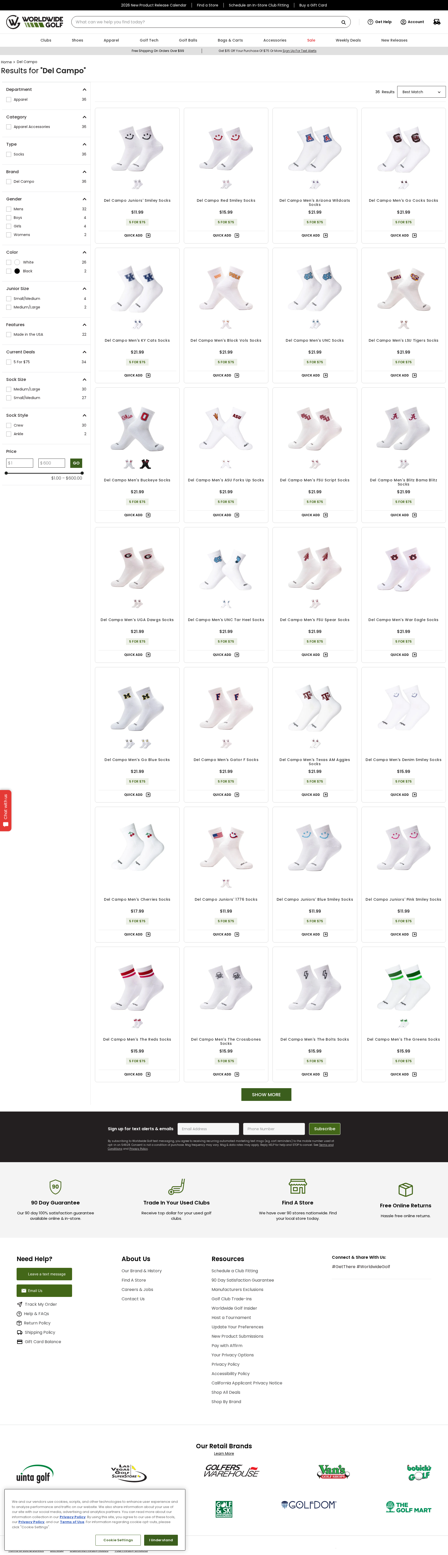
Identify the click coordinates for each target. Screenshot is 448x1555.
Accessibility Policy (231, 1374)
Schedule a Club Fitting (235, 1271)
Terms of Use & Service (26, 1553)
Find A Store (134, 1280)
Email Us (35, 1290)
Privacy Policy (138, 1149)
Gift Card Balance (43, 1342)
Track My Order (41, 1304)
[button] (380, 22)
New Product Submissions (237, 1336)
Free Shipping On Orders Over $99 (158, 51)
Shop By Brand (226, 1402)
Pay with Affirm (227, 1346)
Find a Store (207, 5)
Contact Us (133, 1299)
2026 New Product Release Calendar (153, 5)
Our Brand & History (142, 1271)
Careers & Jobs (137, 1290)
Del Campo (27, 61)
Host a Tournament (231, 1318)
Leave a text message (47, 1274)
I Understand (161, 1540)
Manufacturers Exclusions (237, 1290)
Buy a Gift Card (313, 5)
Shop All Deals (226, 1392)
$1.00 (56, 478)
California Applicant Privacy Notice (247, 1383)
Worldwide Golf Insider (234, 1308)
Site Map (57, 1553)
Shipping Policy (40, 1332)
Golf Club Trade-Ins (232, 1299)
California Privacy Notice (89, 1553)
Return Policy (37, 1323)
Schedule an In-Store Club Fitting (259, 5)
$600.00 (72, 478)
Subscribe (324, 1129)
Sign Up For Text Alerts (300, 51)
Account (416, 21)
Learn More (224, 1453)
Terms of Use (72, 1521)
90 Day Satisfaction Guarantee (243, 1280)
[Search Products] (345, 23)
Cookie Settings (118, 1540)
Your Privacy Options (233, 1355)
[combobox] (211, 22)
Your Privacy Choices (131, 1553)
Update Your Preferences (237, 1327)
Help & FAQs (36, 1314)
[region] (95, 1520)
